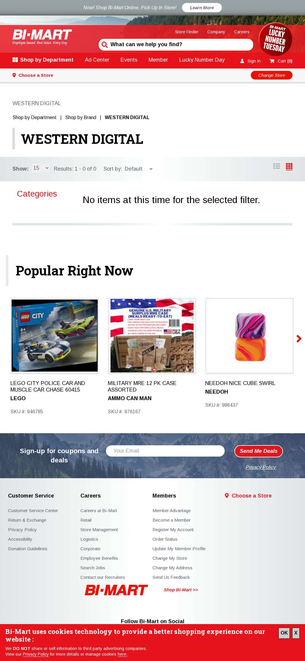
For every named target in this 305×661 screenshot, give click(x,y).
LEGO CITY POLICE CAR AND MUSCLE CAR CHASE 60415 (47, 386)
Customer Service (31, 496)
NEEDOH (216, 392)
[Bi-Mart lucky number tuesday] (275, 40)
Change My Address (172, 567)
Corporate (90, 548)
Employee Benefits (99, 558)
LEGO (18, 398)
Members (164, 496)
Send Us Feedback (171, 577)
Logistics (89, 539)
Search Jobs (92, 567)
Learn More (202, 7)
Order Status (165, 539)
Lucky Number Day (202, 60)
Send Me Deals (259, 451)
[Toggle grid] (276, 167)
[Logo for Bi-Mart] (42, 37)
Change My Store (169, 558)
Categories (37, 193)
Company (216, 31)
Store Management (99, 529)
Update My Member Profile (179, 548)
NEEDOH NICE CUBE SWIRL (240, 383)
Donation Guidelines (27, 548)
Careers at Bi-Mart (98, 510)
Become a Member (171, 520)
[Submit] (104, 44)
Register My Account (173, 529)
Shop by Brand (80, 117)
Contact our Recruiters (102, 577)
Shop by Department (47, 60)
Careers (242, 31)
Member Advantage (171, 510)
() (285, 61)
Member (158, 60)
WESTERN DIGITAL (82, 138)
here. (122, 654)
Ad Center (97, 60)
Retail (85, 520)
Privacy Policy (36, 654)
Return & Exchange (27, 520)
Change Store (271, 75)
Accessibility (20, 539)
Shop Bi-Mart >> (181, 589)
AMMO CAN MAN (130, 398)
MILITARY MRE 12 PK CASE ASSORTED (142, 386)
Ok (284, 632)
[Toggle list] (289, 167)
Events (129, 60)
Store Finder (186, 31)
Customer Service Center (33, 510)
